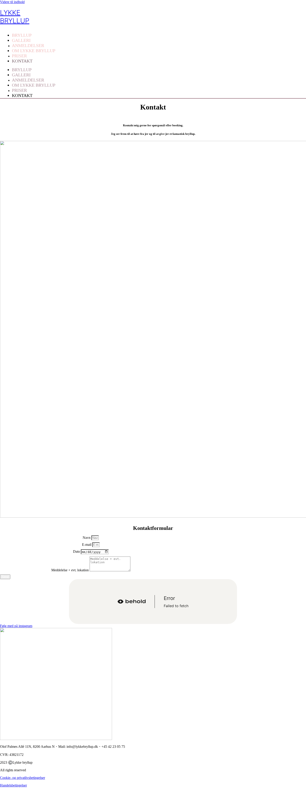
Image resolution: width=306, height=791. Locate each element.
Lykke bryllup (14, 17)
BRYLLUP (22, 35)
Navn (87, 538)
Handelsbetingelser (13, 785)
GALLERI (21, 40)
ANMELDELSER (28, 45)
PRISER (19, 55)
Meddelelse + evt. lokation (70, 570)
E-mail (87, 544)
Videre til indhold (12, 2)
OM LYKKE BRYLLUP (33, 50)
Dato (77, 552)
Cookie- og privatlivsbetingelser (22, 778)
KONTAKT (22, 60)
